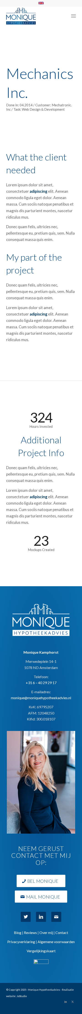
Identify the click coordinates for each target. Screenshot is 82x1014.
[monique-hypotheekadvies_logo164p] (34, 16)
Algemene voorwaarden (56, 941)
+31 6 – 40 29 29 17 (41, 682)
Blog (17, 932)
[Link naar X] (72, 1001)
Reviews (30, 932)
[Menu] (73, 15)
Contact (61, 932)
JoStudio (22, 996)
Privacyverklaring (21, 941)
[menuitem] (73, 15)
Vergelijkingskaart (41, 951)
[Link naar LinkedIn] (65, 1001)
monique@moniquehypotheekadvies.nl (41, 698)
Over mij (46, 932)
